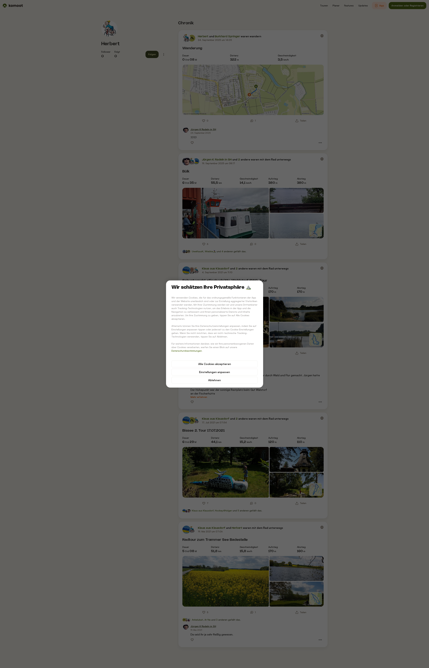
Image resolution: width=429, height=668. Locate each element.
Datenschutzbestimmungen (186, 350)
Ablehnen (214, 380)
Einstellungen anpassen (214, 372)
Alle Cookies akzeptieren (214, 364)
